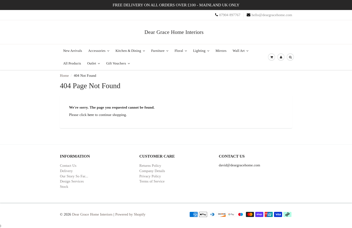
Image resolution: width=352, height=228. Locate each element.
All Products (72, 63)
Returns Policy (150, 165)
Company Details (152, 171)
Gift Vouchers (116, 63)
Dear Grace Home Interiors (174, 32)
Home (64, 75)
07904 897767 (229, 15)
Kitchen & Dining (128, 51)
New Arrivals (72, 51)
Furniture (158, 51)
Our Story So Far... (74, 176)
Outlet (91, 63)
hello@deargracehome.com (272, 15)
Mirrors (221, 51)
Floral (179, 51)
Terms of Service (152, 181)
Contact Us (68, 165)
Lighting (199, 51)
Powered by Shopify (130, 214)
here (91, 115)
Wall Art (239, 51)
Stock (64, 187)
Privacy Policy (150, 176)
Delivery (66, 171)
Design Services (72, 181)
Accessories (97, 51)
